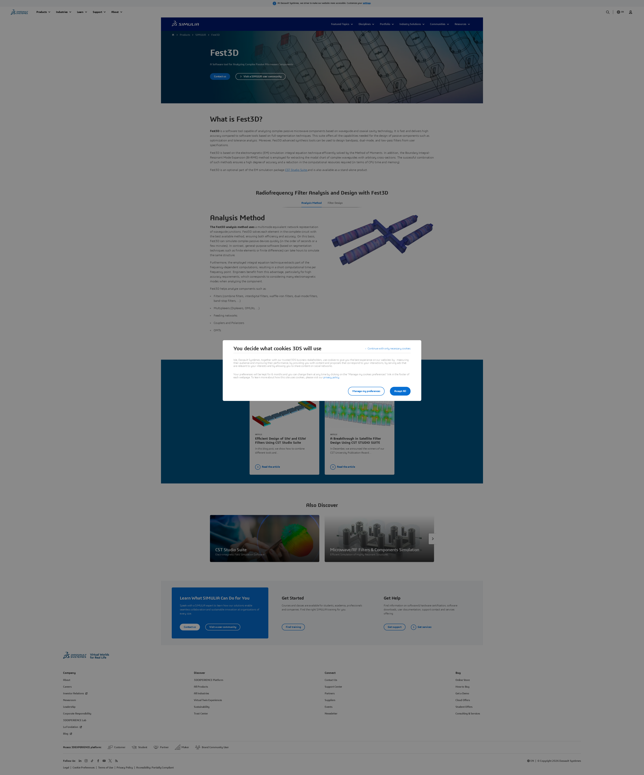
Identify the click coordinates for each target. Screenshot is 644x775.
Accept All (400, 391)
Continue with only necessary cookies (389, 348)
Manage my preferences (366, 391)
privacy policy (331, 377)
